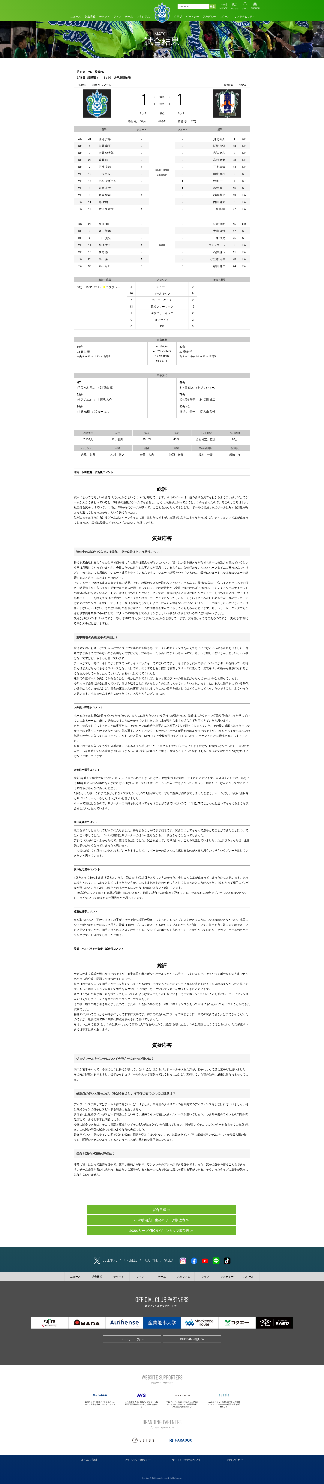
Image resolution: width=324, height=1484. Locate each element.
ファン (117, 16)
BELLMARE (110, 1259)
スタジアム (143, 16)
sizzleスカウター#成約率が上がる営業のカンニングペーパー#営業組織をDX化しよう (224, 1404)
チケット (235, 8)
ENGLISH (255, 8)
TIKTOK (227, 1260)
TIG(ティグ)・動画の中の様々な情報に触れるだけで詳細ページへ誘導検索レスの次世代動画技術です (182, 1404)
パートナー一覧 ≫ (132, 1339)
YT (205, 1260)
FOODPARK (151, 1259)
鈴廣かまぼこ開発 (92, 1402)
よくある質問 (89, 1459)
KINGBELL (130, 1259)
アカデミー (209, 16)
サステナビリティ (244, 16)
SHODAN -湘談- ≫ (192, 1339)
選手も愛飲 (95, 1404)
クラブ (178, 16)
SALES (168, 1259)
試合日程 (90, 16)
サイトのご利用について (186, 1459)
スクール (225, 16)
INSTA (183, 1260)
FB (194, 1260)
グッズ (245, 8)
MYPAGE (224, 8)
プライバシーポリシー (137, 1459)
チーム (129, 16)
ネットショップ (108, 1404)
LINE (216, 1260)
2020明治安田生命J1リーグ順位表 (159, 1220)
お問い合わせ (235, 1459)
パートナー (192, 16)
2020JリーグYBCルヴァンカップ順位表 (159, 1230)
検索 (212, 6)
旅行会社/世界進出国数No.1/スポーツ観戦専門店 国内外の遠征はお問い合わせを (141, 1404)
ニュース (75, 16)
